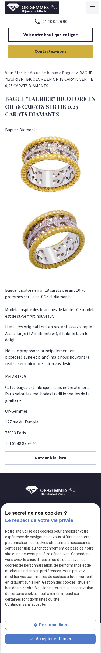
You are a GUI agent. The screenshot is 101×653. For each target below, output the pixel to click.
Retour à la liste (50, 458)
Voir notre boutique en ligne (50, 35)
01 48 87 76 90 (55, 22)
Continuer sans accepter (26, 604)
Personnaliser (53, 624)
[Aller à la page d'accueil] (32, 7)
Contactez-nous (50, 51)
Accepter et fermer (53, 638)
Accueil (36, 73)
